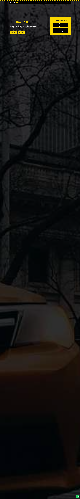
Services (39, 2)
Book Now (61, 28)
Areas (52, 2)
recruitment (58, 2)
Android (14, 32)
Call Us (60, 23)
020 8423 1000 (20, 22)
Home (29, 2)
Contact (67, 2)
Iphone (21, 32)
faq (63, 2)
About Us (33, 2)
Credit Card (60, 31)
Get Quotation (61, 26)
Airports (45, 2)
